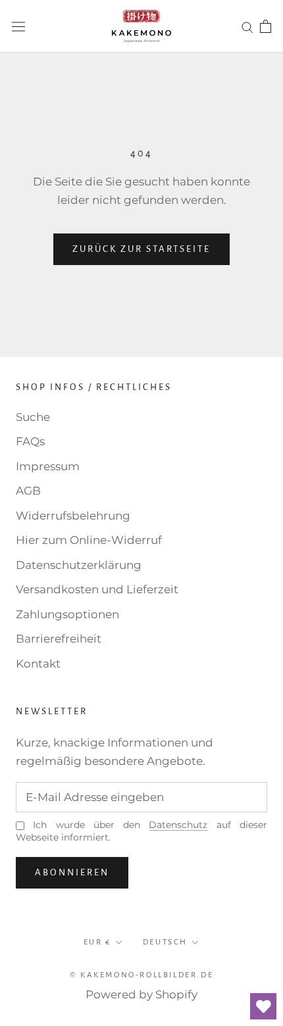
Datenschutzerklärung (79, 565)
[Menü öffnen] (18, 26)
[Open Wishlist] (263, 1006)
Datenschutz (178, 824)
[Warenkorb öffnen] (265, 26)
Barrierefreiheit (58, 638)
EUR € (97, 942)
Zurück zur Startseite (141, 249)
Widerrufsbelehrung (73, 515)
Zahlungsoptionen (67, 614)
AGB (28, 490)
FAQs (30, 441)
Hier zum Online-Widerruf (89, 540)
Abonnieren (72, 872)
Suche (33, 417)
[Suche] (247, 26)
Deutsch (165, 942)
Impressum (48, 466)
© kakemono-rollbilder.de (141, 975)
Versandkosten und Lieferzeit (97, 589)
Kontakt (38, 663)
